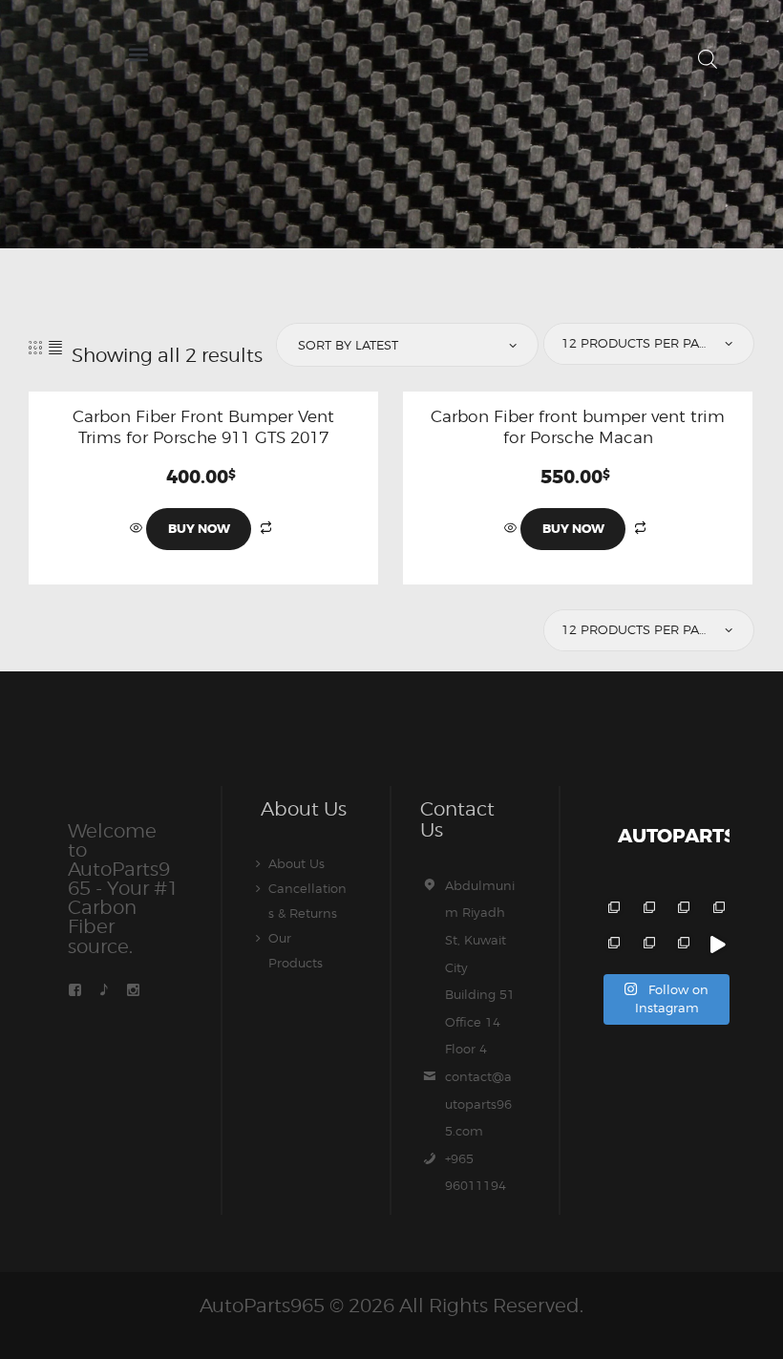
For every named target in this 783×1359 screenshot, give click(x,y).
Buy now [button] (199, 528)
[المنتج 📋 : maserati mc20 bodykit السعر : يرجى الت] (611, 910)
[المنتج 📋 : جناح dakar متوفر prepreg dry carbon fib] (682, 945)
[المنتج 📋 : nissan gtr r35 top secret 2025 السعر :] (682, 910)
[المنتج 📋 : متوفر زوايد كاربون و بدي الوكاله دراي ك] (611, 945)
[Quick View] (138, 528)
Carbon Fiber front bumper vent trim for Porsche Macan (578, 427)
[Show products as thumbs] (35, 347)
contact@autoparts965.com (478, 1103)
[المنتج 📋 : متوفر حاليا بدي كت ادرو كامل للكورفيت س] (717, 945)
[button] (138, 54)
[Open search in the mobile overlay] (707, 59)
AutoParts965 (262, 1305)
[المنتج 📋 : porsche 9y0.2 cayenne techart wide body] (647, 910)
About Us (296, 863)
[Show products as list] (55, 347)
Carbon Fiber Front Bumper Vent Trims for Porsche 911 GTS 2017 (203, 427)
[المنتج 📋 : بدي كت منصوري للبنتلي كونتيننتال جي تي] (717, 910)
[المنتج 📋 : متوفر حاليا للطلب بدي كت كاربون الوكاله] (647, 945)
